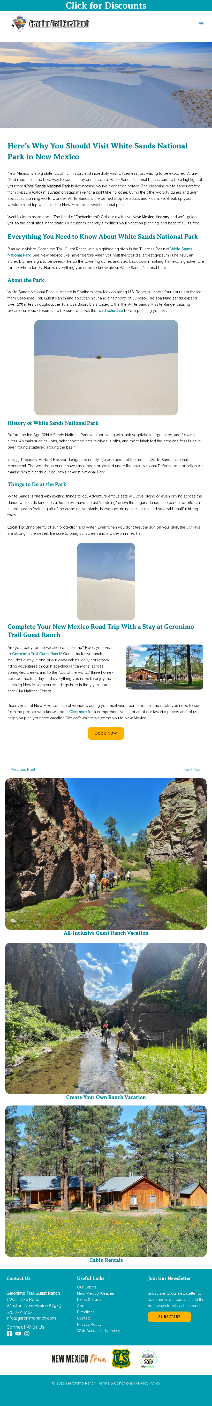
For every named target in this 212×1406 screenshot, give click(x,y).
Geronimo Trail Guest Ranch (36, 653)
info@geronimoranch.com (31, 1318)
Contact (83, 1318)
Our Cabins (86, 1287)
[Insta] (27, 1333)
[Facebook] (9, 1333)
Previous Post (20, 770)
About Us (85, 1306)
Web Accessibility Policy (98, 1330)
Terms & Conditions (115, 1383)
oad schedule (111, 310)
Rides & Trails (89, 1299)
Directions (86, 1312)
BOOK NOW (106, 733)
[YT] (18, 1333)
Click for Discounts (106, 5)
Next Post (195, 770)
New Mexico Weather (96, 1293)
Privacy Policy (89, 1324)
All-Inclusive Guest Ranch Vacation (106, 933)
